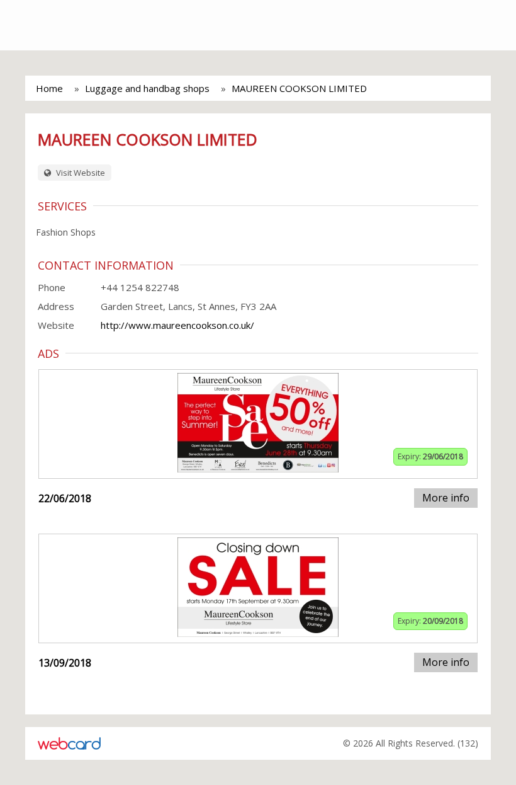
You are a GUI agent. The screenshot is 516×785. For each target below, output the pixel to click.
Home (49, 88)
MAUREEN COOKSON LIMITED (299, 88)
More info (445, 498)
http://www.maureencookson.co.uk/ (177, 325)
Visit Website (79, 172)
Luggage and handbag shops (147, 88)
